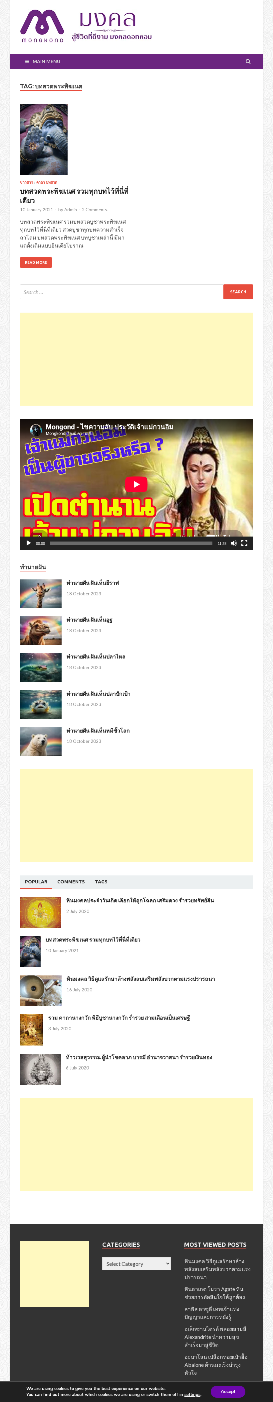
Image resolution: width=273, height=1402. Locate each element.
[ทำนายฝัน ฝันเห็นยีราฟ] (41, 583)
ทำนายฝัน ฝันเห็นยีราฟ (93, 582)
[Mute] (233, 543)
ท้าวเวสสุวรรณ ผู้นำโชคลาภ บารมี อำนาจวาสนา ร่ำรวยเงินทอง (139, 1057)
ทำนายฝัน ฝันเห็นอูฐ (90, 619)
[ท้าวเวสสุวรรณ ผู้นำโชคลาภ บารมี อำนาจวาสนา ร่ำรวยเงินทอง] (40, 1057)
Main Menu (46, 61)
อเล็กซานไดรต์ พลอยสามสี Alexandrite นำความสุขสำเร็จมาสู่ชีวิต (215, 1337)
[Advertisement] (136, 359)
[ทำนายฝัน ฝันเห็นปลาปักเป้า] (41, 694)
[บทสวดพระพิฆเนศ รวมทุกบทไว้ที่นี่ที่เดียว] (75, 142)
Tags (101, 881)
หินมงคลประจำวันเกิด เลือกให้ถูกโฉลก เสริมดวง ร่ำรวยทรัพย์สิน (140, 900)
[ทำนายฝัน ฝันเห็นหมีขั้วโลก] (41, 731)
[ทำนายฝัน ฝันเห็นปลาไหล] (41, 657)
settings (192, 1395)
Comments (71, 881)
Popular (36, 881)
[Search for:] (136, 291)
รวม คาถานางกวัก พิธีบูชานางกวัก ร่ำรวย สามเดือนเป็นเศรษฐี (119, 1017)
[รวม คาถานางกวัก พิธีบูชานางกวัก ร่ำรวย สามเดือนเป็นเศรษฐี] (31, 1018)
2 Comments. (95, 209)
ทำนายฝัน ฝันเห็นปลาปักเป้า (99, 693)
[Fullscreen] (244, 543)
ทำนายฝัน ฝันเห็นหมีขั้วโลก (98, 730)
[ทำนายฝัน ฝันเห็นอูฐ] (41, 620)
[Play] (28, 543)
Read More (36, 262)
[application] (136, 484)
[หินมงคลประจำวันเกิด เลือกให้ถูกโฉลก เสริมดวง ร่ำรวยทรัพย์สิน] (40, 901)
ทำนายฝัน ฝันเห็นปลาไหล (96, 656)
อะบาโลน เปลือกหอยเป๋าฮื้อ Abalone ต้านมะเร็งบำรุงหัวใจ (216, 1364)
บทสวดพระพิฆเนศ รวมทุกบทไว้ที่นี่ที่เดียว (93, 939)
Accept (228, 1391)
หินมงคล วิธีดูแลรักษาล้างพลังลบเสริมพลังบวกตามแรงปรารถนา (141, 978)
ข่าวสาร (26, 182)
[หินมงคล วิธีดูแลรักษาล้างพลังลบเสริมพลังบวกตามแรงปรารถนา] (41, 979)
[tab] (36, 882)
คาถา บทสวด (46, 182)
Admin (70, 209)
